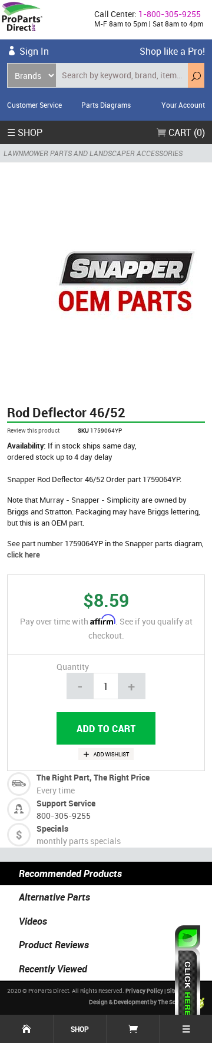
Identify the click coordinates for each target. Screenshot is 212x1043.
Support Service (66, 803)
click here (23, 554)
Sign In (34, 51)
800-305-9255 (64, 815)
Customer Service (34, 104)
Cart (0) (185, 132)
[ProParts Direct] (42, 19)
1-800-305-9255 (169, 13)
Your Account (183, 104)
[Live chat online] (187, 978)
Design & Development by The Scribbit (140, 1002)
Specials (52, 828)
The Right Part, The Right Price (93, 777)
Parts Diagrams (106, 104)
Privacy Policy (144, 990)
